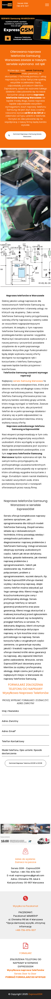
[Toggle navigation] (47, 5)
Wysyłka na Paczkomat (25, 906)
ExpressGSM (35, 994)
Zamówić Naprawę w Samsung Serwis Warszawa (27, 135)
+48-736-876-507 (25, 930)
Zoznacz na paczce (25, 862)
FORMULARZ (25, 953)
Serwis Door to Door (25, 973)
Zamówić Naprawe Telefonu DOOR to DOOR (25, 763)
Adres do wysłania (25, 859)
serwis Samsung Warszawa (28, 381)
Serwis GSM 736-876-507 (25, 4)
